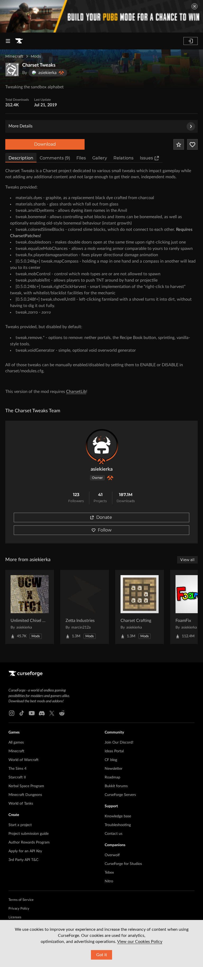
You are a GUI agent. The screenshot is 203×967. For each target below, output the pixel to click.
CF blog (111, 760)
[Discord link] (42, 713)
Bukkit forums (116, 786)
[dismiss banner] (194, 6)
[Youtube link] (32, 713)
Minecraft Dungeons (25, 795)
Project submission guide (28, 834)
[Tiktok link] (22, 713)
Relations (123, 158)
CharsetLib (76, 391)
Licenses (14, 917)
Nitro (109, 881)
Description (20, 158)
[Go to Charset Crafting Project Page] (139, 607)
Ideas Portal (114, 751)
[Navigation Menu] (8, 41)
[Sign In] (190, 41)
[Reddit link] (62, 713)
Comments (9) (55, 158)
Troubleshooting (118, 825)
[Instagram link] (11, 713)
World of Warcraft (23, 760)
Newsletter (113, 769)
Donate (104, 517)
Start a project (20, 825)
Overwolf (112, 855)
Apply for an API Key (25, 851)
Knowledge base (118, 816)
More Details (20, 126)
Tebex (109, 872)
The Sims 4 (17, 769)
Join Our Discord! (119, 742)
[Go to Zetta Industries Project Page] (84, 607)
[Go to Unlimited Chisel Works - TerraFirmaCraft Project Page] (29, 607)
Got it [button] (101, 955)
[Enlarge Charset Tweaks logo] (12, 69)
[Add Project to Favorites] (178, 144)
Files (81, 158)
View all (187, 559)
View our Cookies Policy (139, 941)
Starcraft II (17, 777)
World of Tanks (20, 803)
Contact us (113, 834)
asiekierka (102, 469)
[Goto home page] (19, 41)
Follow (105, 530)
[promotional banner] (101, 16)
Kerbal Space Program (26, 786)
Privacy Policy (18, 908)
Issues (146, 158)
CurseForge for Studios (123, 864)
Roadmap (112, 777)
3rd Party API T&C (23, 860)
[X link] (52, 713)
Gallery (99, 158)
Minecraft (14, 56)
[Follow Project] (192, 144)
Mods (36, 56)
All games (16, 742)
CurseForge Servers (120, 795)
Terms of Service (21, 900)
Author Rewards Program (29, 842)
